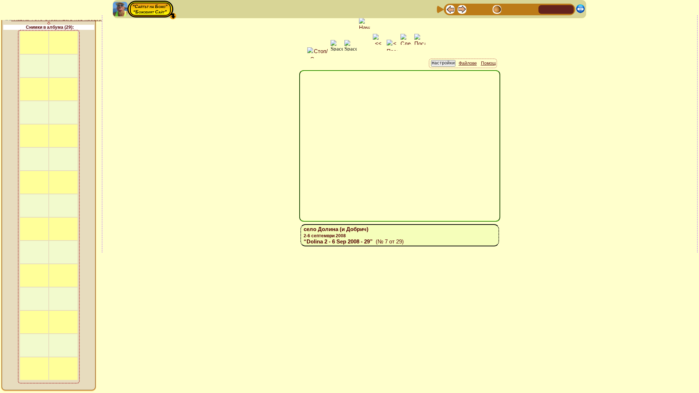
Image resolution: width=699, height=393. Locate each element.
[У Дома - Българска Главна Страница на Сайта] (556, 9)
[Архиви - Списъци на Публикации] (473, 9)
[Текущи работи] (497, 9)
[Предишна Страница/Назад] (450, 9)
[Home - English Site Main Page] (568, 9)
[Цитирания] (485, 9)
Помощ (488, 63)
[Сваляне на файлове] (520, 9)
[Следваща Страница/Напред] (462, 9)
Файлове (468, 63)
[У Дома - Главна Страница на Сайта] (544, 9)
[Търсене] (532, 9)
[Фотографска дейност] (508, 9)
